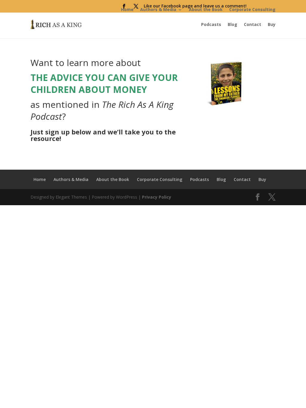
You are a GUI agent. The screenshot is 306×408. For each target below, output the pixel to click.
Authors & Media (158, 9)
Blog (232, 24)
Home (127, 9)
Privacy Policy (156, 197)
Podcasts (211, 24)
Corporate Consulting (252, 9)
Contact (252, 24)
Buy (272, 24)
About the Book (206, 9)
